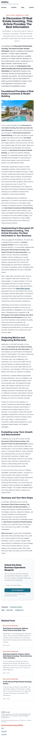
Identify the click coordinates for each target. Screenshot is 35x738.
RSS (2, 728)
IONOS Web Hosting (23, 288)
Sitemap (4, 731)
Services (3, 7)
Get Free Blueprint (17, 590)
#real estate (9, 610)
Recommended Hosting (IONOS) (12, 725)
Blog (22, 7)
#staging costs (19, 610)
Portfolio (13, 7)
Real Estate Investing (16, 607)
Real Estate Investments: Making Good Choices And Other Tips (15, 629)
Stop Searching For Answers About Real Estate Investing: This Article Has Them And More (17, 656)
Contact (31, 7)
